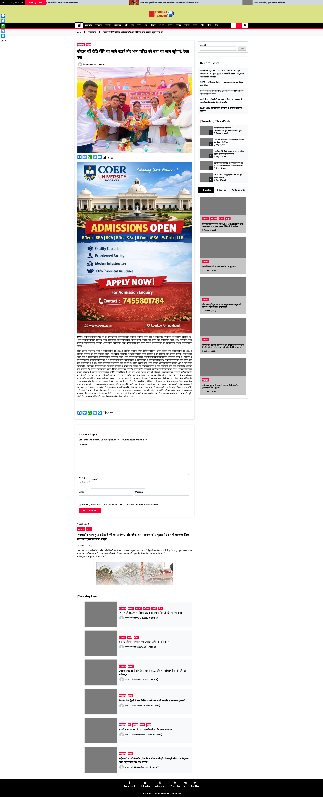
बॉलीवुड (178, 25)
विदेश (202, 25)
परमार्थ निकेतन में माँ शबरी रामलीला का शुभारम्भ (219, 266)
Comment (84, 444)
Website (139, 492)
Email (82, 492)
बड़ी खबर (146, 608)
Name (94, 479)
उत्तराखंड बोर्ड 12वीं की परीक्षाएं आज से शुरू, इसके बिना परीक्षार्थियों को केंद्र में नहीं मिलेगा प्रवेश (152, 672)
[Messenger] (4, 35)
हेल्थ (216, 25)
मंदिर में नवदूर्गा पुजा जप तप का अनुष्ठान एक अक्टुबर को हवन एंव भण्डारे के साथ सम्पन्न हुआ (221, 305)
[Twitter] (4, 20)
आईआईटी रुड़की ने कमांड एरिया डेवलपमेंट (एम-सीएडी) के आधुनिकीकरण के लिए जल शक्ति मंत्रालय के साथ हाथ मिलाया (154, 760)
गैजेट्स (139, 25)
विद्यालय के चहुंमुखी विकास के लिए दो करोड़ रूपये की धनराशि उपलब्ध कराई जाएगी (152, 700)
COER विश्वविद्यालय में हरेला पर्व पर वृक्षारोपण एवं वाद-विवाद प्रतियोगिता (229, 141)
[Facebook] (4, 15)
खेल (132, 25)
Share (108, 157)
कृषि (126, 25)
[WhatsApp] (4, 25)
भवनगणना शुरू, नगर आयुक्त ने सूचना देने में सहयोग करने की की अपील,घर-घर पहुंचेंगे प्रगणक (225, 3)
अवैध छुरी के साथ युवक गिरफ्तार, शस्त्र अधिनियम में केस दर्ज (144, 641)
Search (203, 45)
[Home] (79, 25)
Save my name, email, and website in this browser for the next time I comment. (120, 504)
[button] (233, 25)
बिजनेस (170, 25)
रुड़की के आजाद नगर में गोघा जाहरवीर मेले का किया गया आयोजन (145, 729)
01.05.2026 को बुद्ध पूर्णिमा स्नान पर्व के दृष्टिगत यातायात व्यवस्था (103, 3)
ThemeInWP (175, 793)
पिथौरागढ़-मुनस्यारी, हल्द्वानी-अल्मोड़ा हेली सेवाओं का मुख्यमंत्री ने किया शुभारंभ (220, 386)
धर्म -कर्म (161, 25)
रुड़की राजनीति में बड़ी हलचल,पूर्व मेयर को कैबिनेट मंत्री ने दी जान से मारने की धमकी (229, 152)
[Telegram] (4, 30)
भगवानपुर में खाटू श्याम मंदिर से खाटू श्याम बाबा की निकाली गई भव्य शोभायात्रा (150, 612)
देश (146, 25)
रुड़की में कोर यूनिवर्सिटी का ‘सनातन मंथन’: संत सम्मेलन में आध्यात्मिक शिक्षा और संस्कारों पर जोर (228, 164)
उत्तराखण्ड (98, 25)
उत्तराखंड (122, 637)
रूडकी (195, 25)
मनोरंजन (186, 25)
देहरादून (153, 25)
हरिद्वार (209, 25)
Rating (82, 477)
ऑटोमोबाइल (117, 25)
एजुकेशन (107, 25)
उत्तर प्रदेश (88, 25)
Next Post (82, 524)
